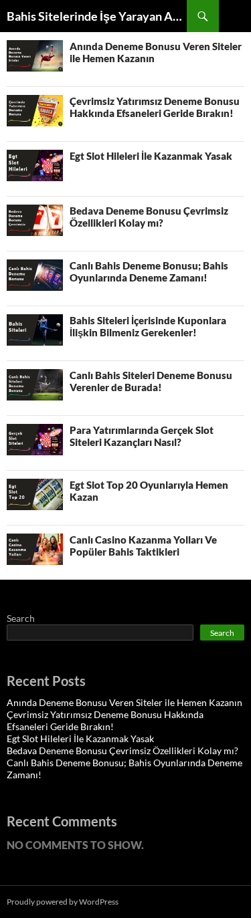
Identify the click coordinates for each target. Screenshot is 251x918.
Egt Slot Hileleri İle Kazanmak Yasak (151, 156)
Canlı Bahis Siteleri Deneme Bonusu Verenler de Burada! (151, 381)
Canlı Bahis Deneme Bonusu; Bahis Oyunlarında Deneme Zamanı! (149, 271)
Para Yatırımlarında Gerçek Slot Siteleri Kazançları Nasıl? (142, 436)
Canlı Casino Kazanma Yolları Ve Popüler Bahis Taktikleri (143, 546)
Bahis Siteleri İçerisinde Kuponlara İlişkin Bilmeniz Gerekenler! (148, 326)
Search (21, 618)
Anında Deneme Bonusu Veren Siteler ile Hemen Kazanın (124, 702)
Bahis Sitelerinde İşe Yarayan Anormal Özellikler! (97, 16)
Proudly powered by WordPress (62, 902)
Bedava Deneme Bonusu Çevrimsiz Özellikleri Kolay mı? (149, 217)
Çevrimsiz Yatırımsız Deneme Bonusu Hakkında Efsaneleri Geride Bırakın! (155, 107)
